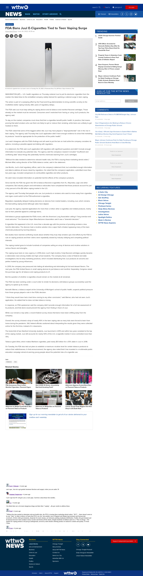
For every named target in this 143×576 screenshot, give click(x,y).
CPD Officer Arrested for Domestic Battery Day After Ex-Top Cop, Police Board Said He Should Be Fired (109, 47)
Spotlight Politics (105, 217)
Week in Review (104, 220)
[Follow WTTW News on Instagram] (131, 14)
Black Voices (103, 200)
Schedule (34, 573)
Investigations (103, 211)
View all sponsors (116, 155)
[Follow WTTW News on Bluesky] (135, 14)
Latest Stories (33, 544)
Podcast (103, 14)
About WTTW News (59, 550)
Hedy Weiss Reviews (106, 209)
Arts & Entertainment (11, 19)
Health (46, 19)
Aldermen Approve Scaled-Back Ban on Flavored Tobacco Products (78, 386)
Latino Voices (103, 214)
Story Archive (50, 14)
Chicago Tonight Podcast (84, 549)
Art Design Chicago (106, 195)
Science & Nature (60, 19)
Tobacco (8, 362)
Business (22, 19)
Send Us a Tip (57, 555)
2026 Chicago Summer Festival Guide (109, 36)
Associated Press (11, 31)
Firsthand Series (104, 206)
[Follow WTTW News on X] (126, 14)
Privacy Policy (85, 574)
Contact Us (56, 553)
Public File (101, 574)
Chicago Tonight (104, 203)
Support (56, 573)
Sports (70, 19)
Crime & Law (31, 19)
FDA (15, 362)
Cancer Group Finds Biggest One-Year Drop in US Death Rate (78, 407)
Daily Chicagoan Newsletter (85, 553)
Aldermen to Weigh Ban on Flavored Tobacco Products (48, 407)
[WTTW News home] (14, 14)
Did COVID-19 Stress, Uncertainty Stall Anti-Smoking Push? (47, 386)
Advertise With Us (58, 558)
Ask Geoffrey (103, 197)
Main (27, 14)
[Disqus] (49, 456)
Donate (131, 7)
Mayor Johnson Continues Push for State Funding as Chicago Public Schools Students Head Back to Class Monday (109, 79)
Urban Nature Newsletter (84, 556)
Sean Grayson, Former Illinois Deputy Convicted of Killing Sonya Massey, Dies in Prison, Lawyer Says (110, 67)
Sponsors (56, 561)
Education (39, 19)
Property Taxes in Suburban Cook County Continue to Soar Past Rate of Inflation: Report (110, 57)
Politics (52, 19)
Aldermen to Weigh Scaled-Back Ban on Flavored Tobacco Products (19, 407)
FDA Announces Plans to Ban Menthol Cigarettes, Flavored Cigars (18, 386)
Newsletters (114, 14)
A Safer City (103, 192)
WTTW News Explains (107, 223)
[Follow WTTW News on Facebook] (122, 14)
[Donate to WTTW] (70, 573)
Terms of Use (94, 574)
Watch (36, 14)
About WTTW (48, 573)
